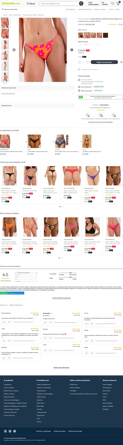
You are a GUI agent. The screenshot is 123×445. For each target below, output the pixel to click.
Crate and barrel (42, 412)
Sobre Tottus (106, 391)
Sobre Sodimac (107, 387)
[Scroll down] (5, 81)
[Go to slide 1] (59, 206)
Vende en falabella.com (44, 384)
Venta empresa (41, 391)
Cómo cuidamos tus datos (11, 409)
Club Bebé (73, 391)
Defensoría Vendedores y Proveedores (15, 406)
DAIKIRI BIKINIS (83, 19)
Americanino (41, 415)
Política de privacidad (75, 431)
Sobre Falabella (107, 384)
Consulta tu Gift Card (10, 412)
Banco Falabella (107, 403)
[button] (61, 3)
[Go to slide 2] (61, 206)
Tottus (105, 397)
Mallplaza (106, 409)
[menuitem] (99, 9)
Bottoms (41, 15)
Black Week (40, 406)
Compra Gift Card (9, 415)
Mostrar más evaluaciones (61, 367)
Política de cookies (59, 431)
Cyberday (40, 400)
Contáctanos (7, 384)
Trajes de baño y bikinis (30, 15)
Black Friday (40, 403)
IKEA (104, 400)
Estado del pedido (9, 397)
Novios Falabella (75, 387)
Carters (39, 421)
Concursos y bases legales (11, 400)
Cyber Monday (41, 397)
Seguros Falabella (108, 406)
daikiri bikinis (104, 105)
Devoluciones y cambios (11, 391)
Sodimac (105, 394)
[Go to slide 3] (62, 257)
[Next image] (71, 49)
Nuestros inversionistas (44, 387)
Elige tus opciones (104, 62)
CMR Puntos (73, 384)
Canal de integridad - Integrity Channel (15, 403)
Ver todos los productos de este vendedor (100, 122)
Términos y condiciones (43, 431)
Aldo (38, 418)
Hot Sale (39, 409)
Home (5, 15)
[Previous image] (14, 49)
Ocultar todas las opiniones (61, 298)
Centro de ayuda (9, 387)
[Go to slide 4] (63, 257)
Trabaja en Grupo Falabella (45, 394)
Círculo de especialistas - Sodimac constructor (83, 394)
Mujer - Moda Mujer (15, 15)
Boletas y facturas (9, 394)
